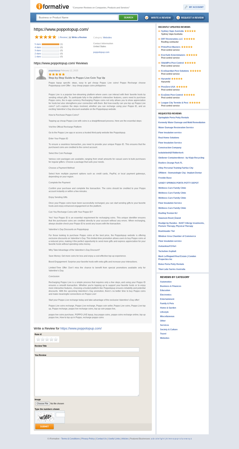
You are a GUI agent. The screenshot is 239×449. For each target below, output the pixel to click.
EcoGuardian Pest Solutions (175, 71)
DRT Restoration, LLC (172, 39)
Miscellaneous (167, 316)
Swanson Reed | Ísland (169, 218)
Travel (163, 333)
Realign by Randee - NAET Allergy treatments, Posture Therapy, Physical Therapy (181, 224)
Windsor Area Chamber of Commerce (177, 236)
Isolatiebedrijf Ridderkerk (171, 152)
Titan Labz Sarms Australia (171, 269)
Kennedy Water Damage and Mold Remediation (181, 122)
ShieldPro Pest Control (172, 63)
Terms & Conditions (70, 438)
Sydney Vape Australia (172, 31)
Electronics (165, 295)
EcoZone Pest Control (172, 95)
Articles (124, 438)
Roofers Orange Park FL (170, 163)
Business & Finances (170, 286)
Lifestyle (164, 312)
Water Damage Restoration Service (176, 127)
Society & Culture (169, 329)
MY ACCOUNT (196, 7)
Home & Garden (168, 308)
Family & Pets (167, 303)
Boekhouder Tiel (166, 231)
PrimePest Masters (170, 47)
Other (163, 321)
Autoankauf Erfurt (167, 246)
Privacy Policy (88, 438)
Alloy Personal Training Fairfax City (175, 168)
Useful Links (114, 438)
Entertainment (167, 299)
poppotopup (54, 70)
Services (164, 325)
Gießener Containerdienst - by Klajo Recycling (181, 158)
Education (165, 290)
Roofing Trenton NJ (167, 213)
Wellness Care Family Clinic (172, 188)
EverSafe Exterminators (173, 55)
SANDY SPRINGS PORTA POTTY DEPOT (178, 183)
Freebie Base (165, 178)
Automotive (166, 282)
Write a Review (79, 37)
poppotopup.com (101, 52)
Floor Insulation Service (170, 143)
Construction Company (169, 147)
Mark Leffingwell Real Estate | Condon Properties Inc (177, 257)
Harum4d (165, 79)
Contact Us (101, 438)
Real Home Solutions (168, 137)
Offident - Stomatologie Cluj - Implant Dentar (180, 173)
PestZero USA (168, 87)
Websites (107, 37)
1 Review (62, 37)
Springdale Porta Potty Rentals (173, 117)
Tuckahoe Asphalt (167, 251)
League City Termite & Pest (174, 103)
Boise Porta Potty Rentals (171, 264)
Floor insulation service (170, 132)
